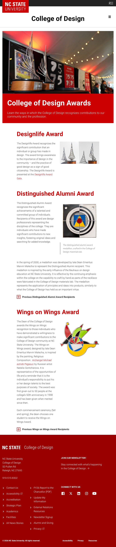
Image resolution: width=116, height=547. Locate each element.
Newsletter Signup (43, 517)
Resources (93, 541)
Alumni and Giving (43, 522)
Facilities (11, 517)
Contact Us (12, 487)
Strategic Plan (13, 505)
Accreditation (13, 499)
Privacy (81, 541)
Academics (12, 511)
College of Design (58, 19)
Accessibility (68, 541)
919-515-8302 (10, 478)
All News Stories (14, 523)
